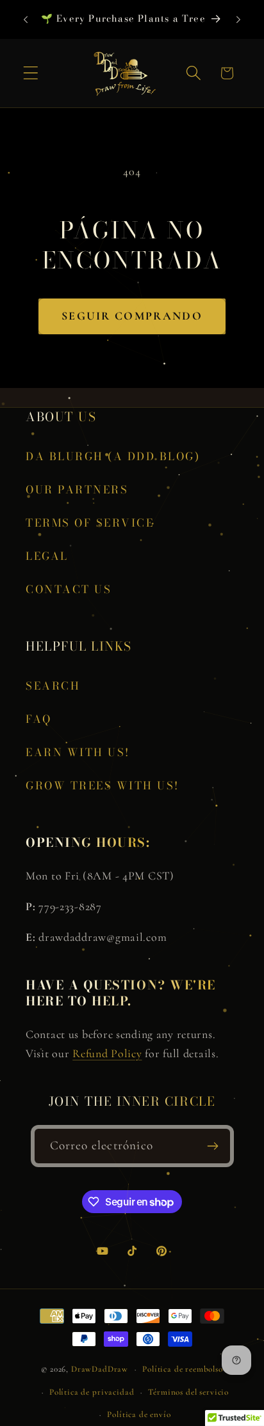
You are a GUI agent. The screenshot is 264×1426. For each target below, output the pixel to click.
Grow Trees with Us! (102, 785)
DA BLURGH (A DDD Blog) (113, 456)
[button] (31, 73)
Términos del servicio (188, 1392)
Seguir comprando (132, 316)
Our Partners (77, 489)
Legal (47, 556)
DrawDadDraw (99, 1369)
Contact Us (68, 589)
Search (53, 686)
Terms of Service (90, 523)
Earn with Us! (78, 752)
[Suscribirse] (213, 1146)
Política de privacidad (91, 1392)
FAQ (39, 719)
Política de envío (138, 1414)
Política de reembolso (182, 1369)
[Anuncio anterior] (26, 20)
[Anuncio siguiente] (238, 20)
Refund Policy (107, 1053)
